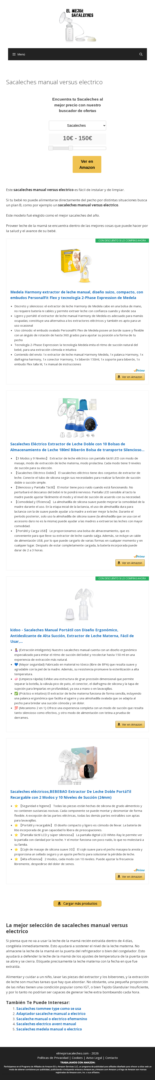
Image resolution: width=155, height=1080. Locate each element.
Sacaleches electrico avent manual (46, 1024)
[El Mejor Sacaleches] (77, 25)
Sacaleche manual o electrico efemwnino (51, 1019)
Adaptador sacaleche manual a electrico (51, 1013)
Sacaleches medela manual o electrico (49, 1029)
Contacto (111, 1058)
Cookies (77, 1058)
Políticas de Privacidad (52, 1058)
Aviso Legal (94, 1058)
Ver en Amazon (87, 164)
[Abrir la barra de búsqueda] (141, 54)
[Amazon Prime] (139, 370)
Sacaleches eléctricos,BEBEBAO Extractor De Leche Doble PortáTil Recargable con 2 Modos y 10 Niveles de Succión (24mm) (70, 794)
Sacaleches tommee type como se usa (48, 1008)
